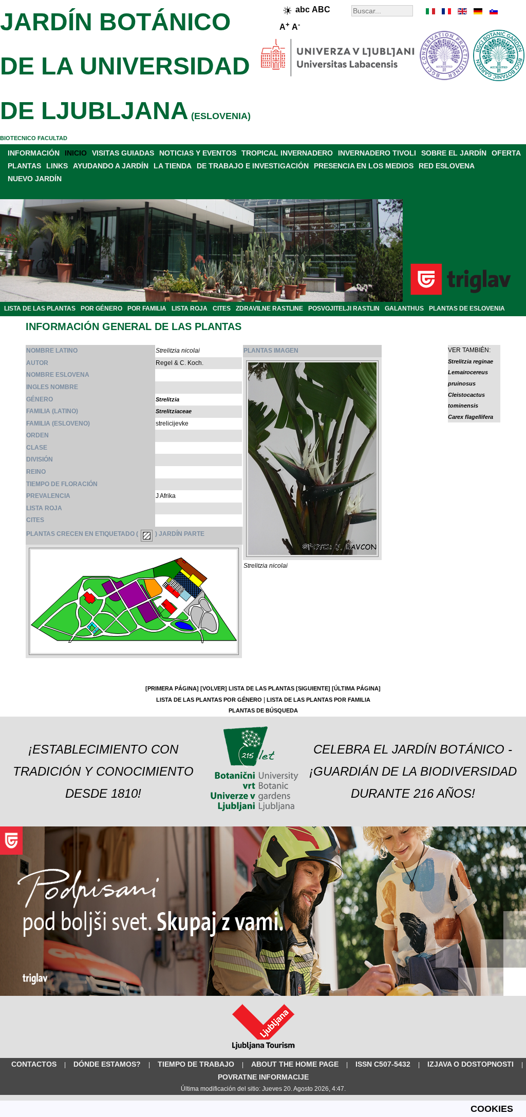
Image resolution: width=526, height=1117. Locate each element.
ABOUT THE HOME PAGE (295, 1064)
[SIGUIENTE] (313, 688)
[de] (477, 11)
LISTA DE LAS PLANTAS (40, 308)
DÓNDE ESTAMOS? (107, 1064)
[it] (431, 11)
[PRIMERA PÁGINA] (172, 688)
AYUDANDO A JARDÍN (110, 166)
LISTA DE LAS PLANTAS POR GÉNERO (209, 700)
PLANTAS (24, 166)
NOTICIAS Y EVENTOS (197, 153)
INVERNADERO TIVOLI (377, 153)
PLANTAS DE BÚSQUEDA (263, 710)
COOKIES (492, 1109)
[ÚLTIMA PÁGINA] (356, 688)
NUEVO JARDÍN (35, 179)
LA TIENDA (173, 166)
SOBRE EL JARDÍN (453, 153)
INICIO (76, 153)
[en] (462, 11)
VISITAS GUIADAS (123, 153)
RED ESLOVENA (447, 166)
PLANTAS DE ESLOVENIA (467, 308)
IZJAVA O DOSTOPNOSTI (470, 1064)
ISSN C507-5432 (382, 1064)
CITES (222, 308)
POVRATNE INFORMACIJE (263, 1077)
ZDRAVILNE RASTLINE (269, 308)
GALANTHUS (404, 308)
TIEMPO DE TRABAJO (196, 1064)
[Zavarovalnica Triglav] (263, 994)
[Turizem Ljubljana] (263, 1052)
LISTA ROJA (190, 308)
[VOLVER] (213, 688)
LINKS (57, 166)
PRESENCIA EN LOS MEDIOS (364, 166)
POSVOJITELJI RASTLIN (344, 308)
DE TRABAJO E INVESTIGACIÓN (253, 166)
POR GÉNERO (101, 308)
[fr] (446, 11)
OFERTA (506, 153)
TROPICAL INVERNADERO (287, 153)
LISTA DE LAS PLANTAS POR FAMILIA (318, 700)
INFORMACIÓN (34, 153)
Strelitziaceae (174, 411)
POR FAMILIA (146, 308)
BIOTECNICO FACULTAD (33, 138)
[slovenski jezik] (492, 11)
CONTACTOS (34, 1064)
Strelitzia (167, 399)
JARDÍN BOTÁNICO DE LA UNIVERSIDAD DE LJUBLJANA (125, 66)
